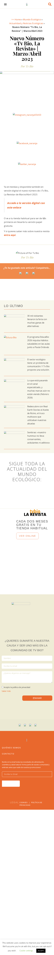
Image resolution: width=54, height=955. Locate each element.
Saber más (6, 691)
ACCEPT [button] (41, 950)
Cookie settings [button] (26, 950)
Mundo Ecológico (32, 19)
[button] (5, 4)
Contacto (8, 754)
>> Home (16, 19)
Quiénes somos (11, 748)
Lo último (13, 306)
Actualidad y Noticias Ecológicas (26, 23)
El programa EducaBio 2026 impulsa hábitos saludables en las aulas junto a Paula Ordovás (38, 343)
